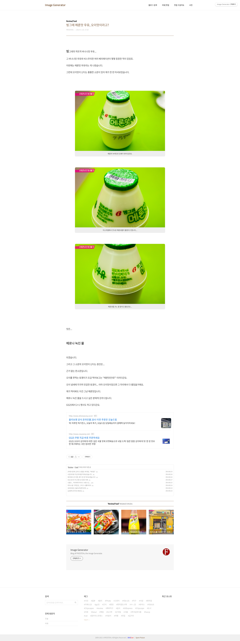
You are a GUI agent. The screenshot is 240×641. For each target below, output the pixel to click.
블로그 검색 (152, 5)
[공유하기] (75, 457)
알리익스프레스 (97, 615)
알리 (100, 600)
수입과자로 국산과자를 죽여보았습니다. (80, 474)
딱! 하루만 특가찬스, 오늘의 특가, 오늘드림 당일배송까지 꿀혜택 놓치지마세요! (102, 423)
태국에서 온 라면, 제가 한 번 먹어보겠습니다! (82, 477)
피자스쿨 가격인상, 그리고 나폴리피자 (79, 485)
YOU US (126, 600)
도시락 (109, 612)
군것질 (118, 612)
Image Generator (55, 5)
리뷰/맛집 (165, 5)
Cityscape (140, 608)
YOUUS (151, 604)
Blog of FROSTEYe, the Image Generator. (86, 553)
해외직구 (110, 608)
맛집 (123, 615)
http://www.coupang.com (79, 434)
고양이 (117, 600)
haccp (147, 612)
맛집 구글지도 (179, 5)
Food (76, 467)
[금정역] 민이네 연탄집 (75, 491)
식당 (141, 600)
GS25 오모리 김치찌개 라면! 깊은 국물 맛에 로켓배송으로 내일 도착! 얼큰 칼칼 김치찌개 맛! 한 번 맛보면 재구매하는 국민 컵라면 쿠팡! (112, 442)
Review (70, 467)
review (100, 608)
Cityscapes (89, 608)
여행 (116, 615)
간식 (104, 604)
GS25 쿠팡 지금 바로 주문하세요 (84, 437)
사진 (190, 5)
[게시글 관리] (78, 457)
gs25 (98, 604)
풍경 (112, 604)
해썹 (102, 612)
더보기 (86, 620)
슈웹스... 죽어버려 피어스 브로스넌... (79, 483)
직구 (134, 600)
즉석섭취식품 (136, 612)
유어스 (142, 604)
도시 (149, 608)
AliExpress (128, 608)
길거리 (131, 615)
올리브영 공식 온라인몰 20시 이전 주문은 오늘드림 (93, 419)
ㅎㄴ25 (133, 604)
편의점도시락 (122, 604)
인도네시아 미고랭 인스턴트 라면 (78, 480)
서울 (126, 612)
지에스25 (88, 604)
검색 (75, 602)
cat (86, 615)
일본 (93, 600)
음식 (118, 608)
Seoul (94, 612)
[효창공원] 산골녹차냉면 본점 (77, 488)
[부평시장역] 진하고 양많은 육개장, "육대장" (81, 471)
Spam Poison (140, 637)
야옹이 (108, 615)
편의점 (149, 600)
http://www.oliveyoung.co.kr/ (81, 416)
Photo (108, 600)
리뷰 (86, 612)
